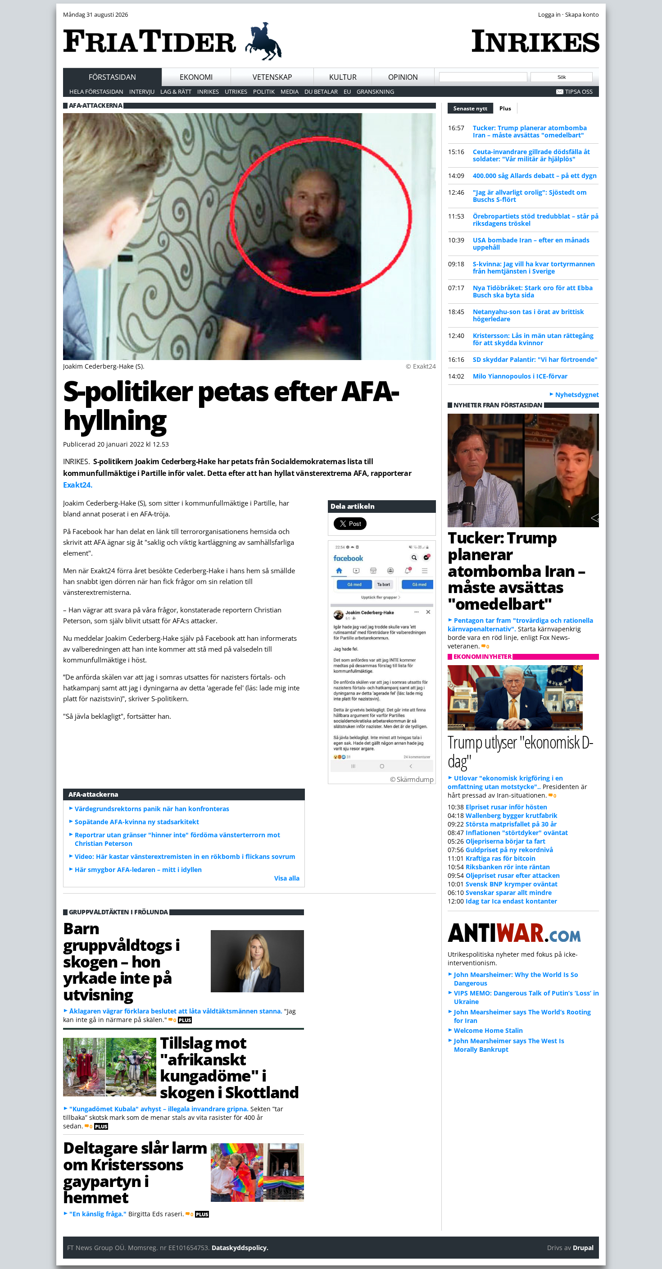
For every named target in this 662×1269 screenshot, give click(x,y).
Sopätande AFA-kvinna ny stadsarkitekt (137, 821)
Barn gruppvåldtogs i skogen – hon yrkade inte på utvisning (121, 961)
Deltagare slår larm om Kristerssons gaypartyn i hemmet (135, 1172)
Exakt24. (77, 485)
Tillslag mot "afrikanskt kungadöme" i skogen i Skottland (229, 1067)
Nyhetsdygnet (577, 394)
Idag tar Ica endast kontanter (511, 901)
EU (347, 91)
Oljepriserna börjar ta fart (505, 841)
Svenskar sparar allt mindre (509, 892)
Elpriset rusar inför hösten (506, 807)
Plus (505, 108)
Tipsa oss (579, 91)
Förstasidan (112, 77)
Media (290, 91)
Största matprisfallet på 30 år (511, 824)
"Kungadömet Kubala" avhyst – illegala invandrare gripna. (159, 1109)
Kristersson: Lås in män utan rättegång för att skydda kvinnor (533, 339)
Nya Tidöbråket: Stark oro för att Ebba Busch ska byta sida (533, 291)
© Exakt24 (421, 366)
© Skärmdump (411, 779)
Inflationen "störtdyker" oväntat (517, 832)
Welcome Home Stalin (488, 1030)
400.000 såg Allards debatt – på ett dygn (535, 175)
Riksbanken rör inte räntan (508, 867)
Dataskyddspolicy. (240, 1247)
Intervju (141, 91)
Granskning (375, 91)
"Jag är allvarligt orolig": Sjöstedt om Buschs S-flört (530, 196)
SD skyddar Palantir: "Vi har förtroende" (535, 359)
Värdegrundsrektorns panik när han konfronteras (152, 808)
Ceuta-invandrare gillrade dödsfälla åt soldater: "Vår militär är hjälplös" (531, 155)
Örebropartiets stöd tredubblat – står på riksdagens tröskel (536, 220)
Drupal (583, 1247)
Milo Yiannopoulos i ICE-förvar (520, 376)
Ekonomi (196, 77)
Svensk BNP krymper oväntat (512, 884)
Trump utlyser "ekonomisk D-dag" (520, 751)
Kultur (343, 77)
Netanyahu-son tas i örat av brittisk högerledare (528, 315)
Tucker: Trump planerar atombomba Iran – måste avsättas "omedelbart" (530, 131)
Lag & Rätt (175, 91)
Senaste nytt (473, 108)
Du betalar (321, 91)
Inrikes (208, 91)
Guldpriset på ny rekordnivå (509, 849)
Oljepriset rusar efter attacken (513, 875)
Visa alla (286, 878)
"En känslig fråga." (98, 1214)
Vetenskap (272, 77)
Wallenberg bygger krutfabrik (512, 815)
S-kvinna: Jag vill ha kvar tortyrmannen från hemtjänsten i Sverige (534, 267)
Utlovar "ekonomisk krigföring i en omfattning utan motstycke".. (505, 782)
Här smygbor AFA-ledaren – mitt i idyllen (138, 869)
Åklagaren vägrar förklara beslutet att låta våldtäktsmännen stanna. (175, 1011)
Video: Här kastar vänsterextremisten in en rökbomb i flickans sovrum (185, 856)
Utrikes (236, 91)
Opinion (403, 77)
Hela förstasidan (96, 91)
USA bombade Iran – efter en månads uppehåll (531, 243)
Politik (264, 91)
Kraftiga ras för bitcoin (500, 858)
